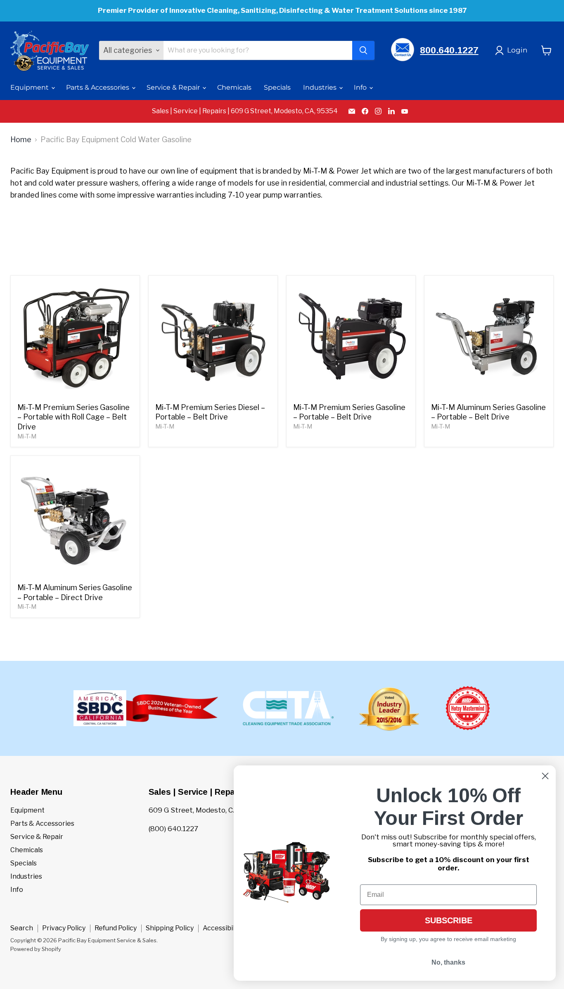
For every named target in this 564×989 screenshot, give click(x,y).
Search (21, 928)
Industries (320, 87)
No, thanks (448, 962)
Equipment (30, 87)
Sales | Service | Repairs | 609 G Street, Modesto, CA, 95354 (245, 111)
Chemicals (234, 87)
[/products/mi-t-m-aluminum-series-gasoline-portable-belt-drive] (489, 340)
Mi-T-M (26, 436)
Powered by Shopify (35, 949)
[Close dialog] (545, 776)
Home (20, 140)
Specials (277, 87)
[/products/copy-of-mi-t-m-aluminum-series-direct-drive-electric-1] (75, 520)
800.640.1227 (449, 50)
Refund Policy (116, 928)
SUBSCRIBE (448, 920)
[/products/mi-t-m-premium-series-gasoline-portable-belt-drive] (351, 340)
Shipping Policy (170, 928)
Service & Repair (174, 87)
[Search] (363, 50)
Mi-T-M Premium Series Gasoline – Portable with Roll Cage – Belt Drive (73, 417)
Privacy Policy (63, 928)
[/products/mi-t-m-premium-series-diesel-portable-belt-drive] (213, 340)
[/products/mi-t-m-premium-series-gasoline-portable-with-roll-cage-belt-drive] (75, 340)
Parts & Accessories (98, 87)
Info (361, 87)
